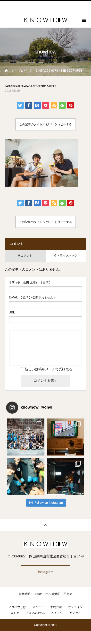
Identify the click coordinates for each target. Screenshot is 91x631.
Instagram (45, 572)
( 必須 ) (29, 282)
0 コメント (25, 255)
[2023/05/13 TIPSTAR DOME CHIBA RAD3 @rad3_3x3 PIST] (25, 437)
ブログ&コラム (35, 613)
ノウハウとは (17, 607)
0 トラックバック (65, 255)
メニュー (38, 607)
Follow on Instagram (48, 502)
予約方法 (56, 607)
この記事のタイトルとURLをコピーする (45, 124)
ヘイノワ (57, 613)
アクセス (75, 613)
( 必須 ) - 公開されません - (32, 297)
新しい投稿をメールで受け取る (48, 369)
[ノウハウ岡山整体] (45, 544)
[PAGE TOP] (45, 525)
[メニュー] (83, 20)
